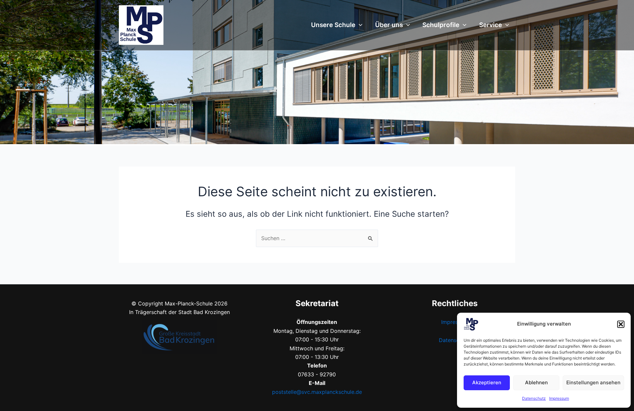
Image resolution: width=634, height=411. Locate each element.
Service (490, 25)
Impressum (559, 398)
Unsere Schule (333, 25)
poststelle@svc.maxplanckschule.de (317, 392)
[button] (620, 324)
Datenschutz (534, 398)
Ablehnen (536, 382)
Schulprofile (440, 25)
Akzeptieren (486, 382)
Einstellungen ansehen (593, 382)
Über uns (389, 25)
